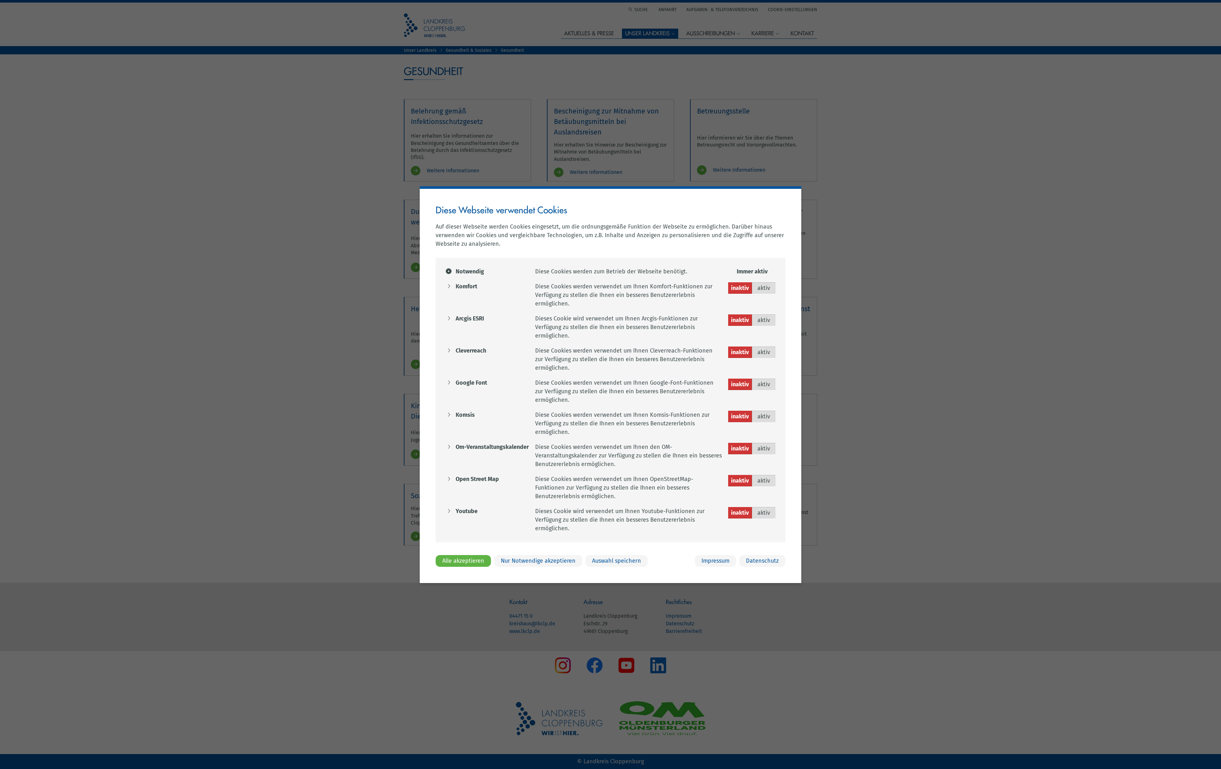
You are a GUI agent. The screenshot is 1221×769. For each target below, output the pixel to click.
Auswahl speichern (616, 560)
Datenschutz (762, 560)
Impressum (715, 560)
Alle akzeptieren (463, 560)
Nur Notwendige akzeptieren (538, 560)
